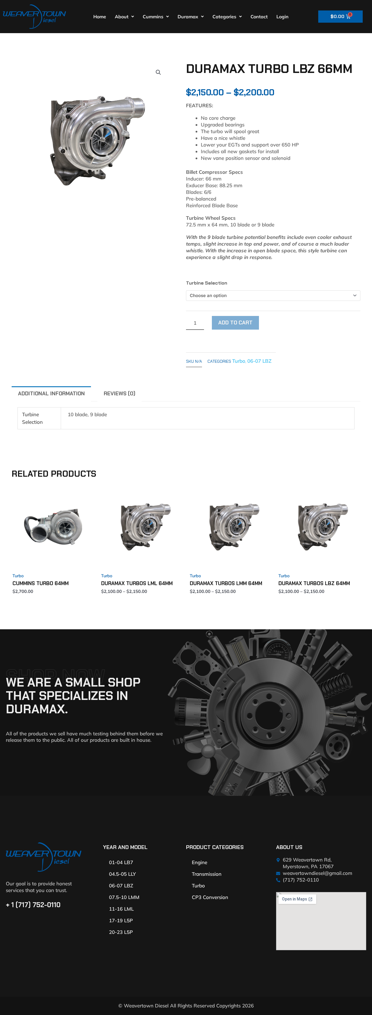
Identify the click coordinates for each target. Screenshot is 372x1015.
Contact (259, 16)
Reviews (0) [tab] (119, 393)
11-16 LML (121, 909)
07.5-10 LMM (124, 897)
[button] (158, 72)
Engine (199, 862)
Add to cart (235, 322)
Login (282, 16)
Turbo (238, 361)
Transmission (206, 874)
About (121, 16)
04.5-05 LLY (122, 874)
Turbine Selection (206, 283)
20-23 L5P (121, 932)
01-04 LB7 (121, 862)
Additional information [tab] (51, 393)
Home (99, 16)
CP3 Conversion (210, 897)
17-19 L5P (121, 920)
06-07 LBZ (259, 361)
